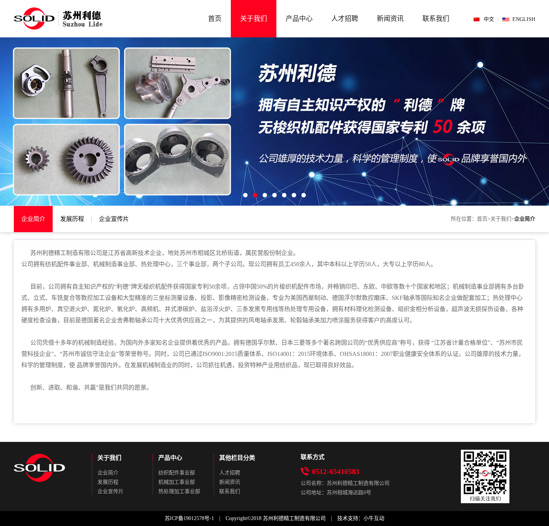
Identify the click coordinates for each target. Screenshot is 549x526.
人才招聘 (344, 18)
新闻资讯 (390, 18)
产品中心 (299, 18)
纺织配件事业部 (176, 473)
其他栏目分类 (237, 458)
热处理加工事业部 (179, 491)
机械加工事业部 (176, 482)
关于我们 (253, 18)
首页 (214, 18)
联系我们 (435, 18)
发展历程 (72, 219)
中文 (489, 19)
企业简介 (33, 219)
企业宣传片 (114, 219)
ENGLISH (523, 19)
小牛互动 (373, 518)
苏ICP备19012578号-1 (189, 518)
